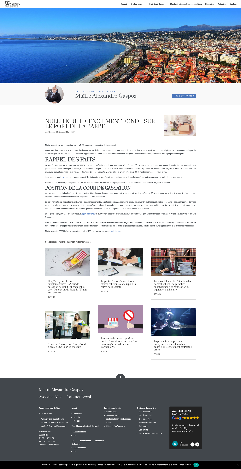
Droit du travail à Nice (112, 408)
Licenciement (111, 412)
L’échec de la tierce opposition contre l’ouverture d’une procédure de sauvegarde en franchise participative (120, 343)
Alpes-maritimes (79, 432)
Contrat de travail (112, 415)
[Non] (237, 464)
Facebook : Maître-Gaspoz (49, 445)
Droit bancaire (144, 426)
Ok (196, 465)
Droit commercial (145, 412)
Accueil (124, 4)
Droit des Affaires (156, 4)
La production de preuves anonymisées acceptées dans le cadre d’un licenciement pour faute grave (173, 345)
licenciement (65, 177)
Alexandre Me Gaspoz (56, 132)
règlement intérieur (88, 214)
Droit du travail (137, 4)
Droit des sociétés (145, 415)
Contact (233, 4)
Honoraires (209, 4)
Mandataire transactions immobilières (186, 4)
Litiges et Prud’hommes (115, 426)
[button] (197, 444)
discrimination (114, 231)
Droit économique (145, 419)
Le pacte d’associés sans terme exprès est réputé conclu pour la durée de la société (118, 284)
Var (74, 435)
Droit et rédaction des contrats (150, 433)
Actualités (222, 4)
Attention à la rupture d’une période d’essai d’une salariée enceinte (67, 346)
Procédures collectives (147, 422)
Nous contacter (184, 96)
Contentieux (143, 430)
